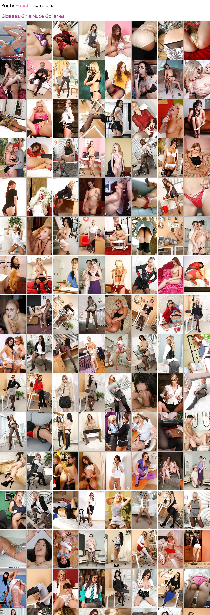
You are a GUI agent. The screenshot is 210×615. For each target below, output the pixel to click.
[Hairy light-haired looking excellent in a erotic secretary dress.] (144, 431)
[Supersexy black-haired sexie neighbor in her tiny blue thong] (13, 40)
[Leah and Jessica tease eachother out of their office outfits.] (13, 353)
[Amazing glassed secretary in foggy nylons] (66, 79)
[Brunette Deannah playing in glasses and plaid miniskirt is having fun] (66, 431)
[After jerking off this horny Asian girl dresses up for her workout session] (66, 275)
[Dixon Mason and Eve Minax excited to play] (13, 275)
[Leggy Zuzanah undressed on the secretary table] (92, 157)
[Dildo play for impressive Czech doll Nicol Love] (118, 236)
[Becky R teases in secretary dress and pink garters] (118, 510)
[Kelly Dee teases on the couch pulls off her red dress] (39, 157)
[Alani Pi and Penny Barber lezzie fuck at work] (66, 471)
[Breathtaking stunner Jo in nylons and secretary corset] (118, 79)
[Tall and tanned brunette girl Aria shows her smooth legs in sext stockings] (118, 549)
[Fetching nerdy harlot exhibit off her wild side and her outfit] (92, 471)
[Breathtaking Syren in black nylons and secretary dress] (39, 275)
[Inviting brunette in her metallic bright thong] (13, 549)
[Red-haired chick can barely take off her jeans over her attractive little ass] (171, 40)
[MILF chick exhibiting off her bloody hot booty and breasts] (92, 275)
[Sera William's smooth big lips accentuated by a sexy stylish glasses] (66, 314)
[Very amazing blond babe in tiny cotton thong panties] (197, 197)
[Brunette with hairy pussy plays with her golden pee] (39, 549)
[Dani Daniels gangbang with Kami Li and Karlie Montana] (92, 197)
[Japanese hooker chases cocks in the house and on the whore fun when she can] (39, 40)
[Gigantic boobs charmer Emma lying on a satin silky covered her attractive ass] (171, 275)
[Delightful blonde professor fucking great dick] (13, 314)
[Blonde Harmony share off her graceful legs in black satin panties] (66, 118)
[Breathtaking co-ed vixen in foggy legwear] (39, 79)
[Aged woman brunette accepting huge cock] (118, 197)
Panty (15, 6)
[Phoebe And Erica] (118, 40)
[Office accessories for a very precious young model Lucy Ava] (66, 157)
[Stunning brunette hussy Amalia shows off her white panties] (13, 588)
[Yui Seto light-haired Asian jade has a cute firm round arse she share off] (197, 40)
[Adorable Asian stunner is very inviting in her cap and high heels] (144, 197)
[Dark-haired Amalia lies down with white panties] (66, 549)
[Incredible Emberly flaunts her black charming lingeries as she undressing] (13, 197)
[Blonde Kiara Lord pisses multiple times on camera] (171, 118)
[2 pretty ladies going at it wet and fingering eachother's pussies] (197, 353)
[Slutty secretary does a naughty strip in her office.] (66, 197)
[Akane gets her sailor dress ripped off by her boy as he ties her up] (66, 510)
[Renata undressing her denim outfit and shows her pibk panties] (197, 549)
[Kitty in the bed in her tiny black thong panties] (197, 157)
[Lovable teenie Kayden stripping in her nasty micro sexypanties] (118, 471)
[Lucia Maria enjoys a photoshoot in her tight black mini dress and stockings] (39, 431)
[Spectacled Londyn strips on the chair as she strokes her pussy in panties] (39, 118)
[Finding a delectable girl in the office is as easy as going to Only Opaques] (171, 510)
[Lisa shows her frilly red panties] (118, 275)
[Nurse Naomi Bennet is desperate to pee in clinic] (13, 236)
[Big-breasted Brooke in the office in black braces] (92, 236)
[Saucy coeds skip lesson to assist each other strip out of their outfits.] (118, 431)
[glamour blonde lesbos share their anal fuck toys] (197, 79)
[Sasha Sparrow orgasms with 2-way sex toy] (118, 118)
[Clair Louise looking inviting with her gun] (92, 79)
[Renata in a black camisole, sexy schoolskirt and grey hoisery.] (66, 353)
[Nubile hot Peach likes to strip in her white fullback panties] (197, 118)
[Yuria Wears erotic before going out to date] (197, 588)
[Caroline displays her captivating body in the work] (92, 588)
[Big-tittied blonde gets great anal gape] (39, 236)
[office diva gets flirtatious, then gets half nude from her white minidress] (144, 157)
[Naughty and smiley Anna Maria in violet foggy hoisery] (144, 471)
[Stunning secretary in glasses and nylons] (13, 471)
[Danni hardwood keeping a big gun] (144, 275)
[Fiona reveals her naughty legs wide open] (171, 392)
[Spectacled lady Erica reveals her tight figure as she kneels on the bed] (171, 549)
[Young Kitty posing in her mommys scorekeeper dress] (144, 40)
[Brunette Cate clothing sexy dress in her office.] (171, 197)
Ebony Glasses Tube (42, 6)
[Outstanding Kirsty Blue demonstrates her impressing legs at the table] (144, 118)
